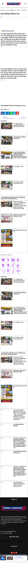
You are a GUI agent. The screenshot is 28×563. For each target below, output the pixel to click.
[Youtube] (16, 553)
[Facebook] (12, 553)
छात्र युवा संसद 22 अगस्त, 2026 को (20, 230)
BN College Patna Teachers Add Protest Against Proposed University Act (19, 484)
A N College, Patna (18, 166)
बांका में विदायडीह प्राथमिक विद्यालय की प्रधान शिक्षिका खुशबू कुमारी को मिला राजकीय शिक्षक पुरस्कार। (13, 198)
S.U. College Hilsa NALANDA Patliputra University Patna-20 (19, 125)
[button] (25, 4)
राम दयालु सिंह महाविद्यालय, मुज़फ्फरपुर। (18, 425)
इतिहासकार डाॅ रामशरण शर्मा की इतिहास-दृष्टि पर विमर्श (19, 215)
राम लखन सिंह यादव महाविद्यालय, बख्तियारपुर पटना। (19, 452)
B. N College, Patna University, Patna (18, 182)
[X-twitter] (14, 553)
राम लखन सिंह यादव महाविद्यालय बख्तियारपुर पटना (19, 137)
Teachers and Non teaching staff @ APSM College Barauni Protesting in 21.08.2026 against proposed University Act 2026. (19, 205)
